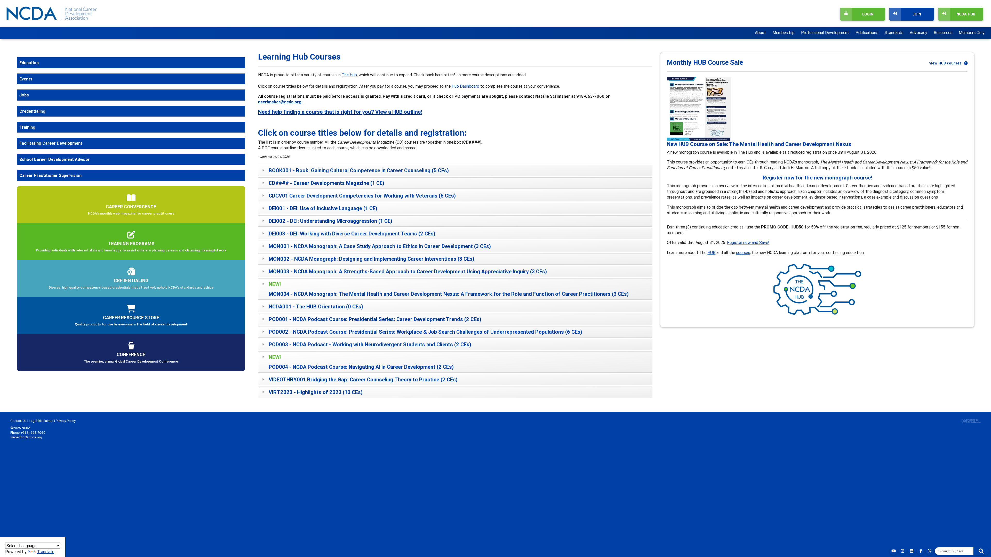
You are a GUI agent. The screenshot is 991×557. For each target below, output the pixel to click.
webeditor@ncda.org (26, 437)
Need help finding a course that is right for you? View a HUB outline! (340, 112)
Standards (894, 32)
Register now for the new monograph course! (817, 177)
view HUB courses (946, 63)
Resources (943, 32)
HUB (711, 252)
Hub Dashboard (465, 86)
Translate (45, 551)
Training (27, 127)
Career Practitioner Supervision (50, 175)
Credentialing (32, 111)
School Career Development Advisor (54, 159)
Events (26, 78)
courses (743, 252)
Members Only (972, 32)
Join (917, 14)
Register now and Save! (748, 242)
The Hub (349, 74)
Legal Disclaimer (41, 421)
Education (29, 62)
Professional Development (825, 32)
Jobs (24, 94)
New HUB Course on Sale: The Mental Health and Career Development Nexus (759, 144)
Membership (783, 32)
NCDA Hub (965, 14)
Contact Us (18, 421)
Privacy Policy (66, 421)
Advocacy (918, 32)
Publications (867, 32)
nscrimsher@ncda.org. (280, 101)
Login (867, 14)
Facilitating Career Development (50, 143)
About (760, 32)
